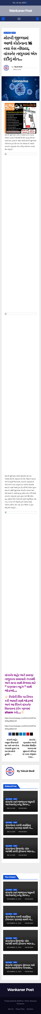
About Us (11, 1009)
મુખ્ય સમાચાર (7, 32)
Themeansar (20, 1004)
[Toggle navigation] (19, 19)
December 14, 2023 (14, 947)
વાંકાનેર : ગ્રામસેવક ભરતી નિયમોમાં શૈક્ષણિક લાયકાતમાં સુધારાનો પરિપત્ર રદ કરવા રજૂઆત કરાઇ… (29, 748)
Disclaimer (30, 1009)
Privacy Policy (20, 1009)
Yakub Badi (18, 67)
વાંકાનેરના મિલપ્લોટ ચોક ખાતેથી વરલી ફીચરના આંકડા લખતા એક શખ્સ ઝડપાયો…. (19, 851)
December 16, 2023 (14, 899)
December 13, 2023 (14, 971)
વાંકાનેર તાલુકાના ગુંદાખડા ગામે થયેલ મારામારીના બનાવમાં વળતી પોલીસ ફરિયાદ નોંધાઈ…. (20, 968)
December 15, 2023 (14, 923)
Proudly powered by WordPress (14, 1001)
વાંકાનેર (13, 32)
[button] (34, 19)
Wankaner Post (20, 11)
